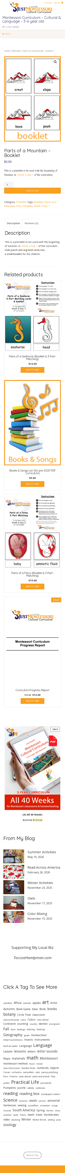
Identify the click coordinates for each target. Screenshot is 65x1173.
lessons (20, 1051)
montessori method (15, 1063)
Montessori (49, 1058)
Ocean (6, 1072)
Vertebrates (51, 1115)
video (6, 1119)
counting (22, 1024)
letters (32, 1051)
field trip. (41, 1029)
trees (39, 1115)
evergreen (54, 1023)
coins (23, 1019)
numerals (43, 1068)
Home (7, 51)
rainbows (40, 1087)
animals (27, 1003)
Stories (50, 1110)
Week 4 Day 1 (26, 174)
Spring (40, 1110)
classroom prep (11, 1019)
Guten (32, 1168)
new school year (11, 1068)
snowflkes (33, 1105)
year (58, 1119)
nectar (39, 1063)
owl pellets (28, 1072)
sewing (22, 1105)
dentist (43, 1024)
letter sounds (47, 1051)
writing (51, 1119)
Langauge (25, 1046)
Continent (9, 1024)
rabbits (30, 1087)
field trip (31, 1029)
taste (15, 1114)
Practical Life (25, 1082)
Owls (31, 898)
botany (9, 1014)
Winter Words (39, 1119)
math (32, 1057)
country (33, 1023)
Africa (18, 1003)
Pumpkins (9, 1088)
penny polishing (50, 1072)
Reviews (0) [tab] (31, 223)
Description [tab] (13, 223)
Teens (23, 1114)
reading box (29, 1093)
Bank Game (23, 1009)
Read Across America (44, 867)
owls (37, 1072)
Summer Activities (42, 852)
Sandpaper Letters (50, 1094)
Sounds (7, 1110)
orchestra (17, 1072)
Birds (43, 1009)
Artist (53, 1003)
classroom (38, 1015)
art (45, 1002)
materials (18, 1058)
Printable (16, 51)
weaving (15, 1119)
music (32, 1063)
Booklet (38, 202)
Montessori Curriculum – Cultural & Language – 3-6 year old (31, 19)
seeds (33, 1100)
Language (42, 1045)
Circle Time (24, 1015)
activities (7, 1003)
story (57, 1110)
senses (42, 1100)
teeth (31, 1115)
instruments (42, 1039)
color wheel (42, 1019)
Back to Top (32, 1155)
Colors (31, 1019)
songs (55, 1105)
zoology (9, 1124)
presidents (46, 1082)
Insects (28, 1039)
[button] (55, 62)
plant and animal (41, 1076)
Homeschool (38, 1035)
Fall (6, 1028)
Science (10, 1100)
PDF (18, 206)
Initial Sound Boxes (13, 1039)
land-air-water (10, 1045)
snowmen (45, 1105)
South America (24, 1110)
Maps (6, 1058)
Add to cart (32, 190)
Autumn (9, 1009)
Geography (12, 1034)
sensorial (54, 1100)
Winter (26, 1119)
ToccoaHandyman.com (33, 957)
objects (54, 1068)
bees (35, 1009)
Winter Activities (40, 883)
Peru (5, 1076)
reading (10, 1093)
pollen (6, 1082)
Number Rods (28, 1068)
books (52, 1008)
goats (27, 1035)
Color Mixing (37, 913)
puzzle (21, 1088)
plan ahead (25, 1076)
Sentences (9, 1105)
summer (7, 1114)
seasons (23, 1100)
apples (36, 1003)
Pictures (14, 1076)
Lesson (8, 1051)
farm (13, 1029)
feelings (21, 1029)
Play (53, 1076)
